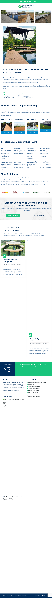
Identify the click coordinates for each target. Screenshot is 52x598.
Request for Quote (13, 215)
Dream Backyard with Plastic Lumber (15, 497)
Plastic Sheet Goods (33, 392)
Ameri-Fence (31, 384)
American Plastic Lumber (12, 595)
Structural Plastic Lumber (34, 386)
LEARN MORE (6, 132)
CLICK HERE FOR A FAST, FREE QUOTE (26, 1)
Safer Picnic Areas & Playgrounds (10, 261)
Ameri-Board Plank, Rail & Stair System (37, 382)
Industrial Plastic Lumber (34, 390)
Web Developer (45, 595)
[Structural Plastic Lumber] (6, 126)
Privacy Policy (38, 595)
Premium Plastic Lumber (34, 388)
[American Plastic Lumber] (26, 6)
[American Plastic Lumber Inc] (9, 16)
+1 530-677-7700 (39, 215)
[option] (9, 16)
